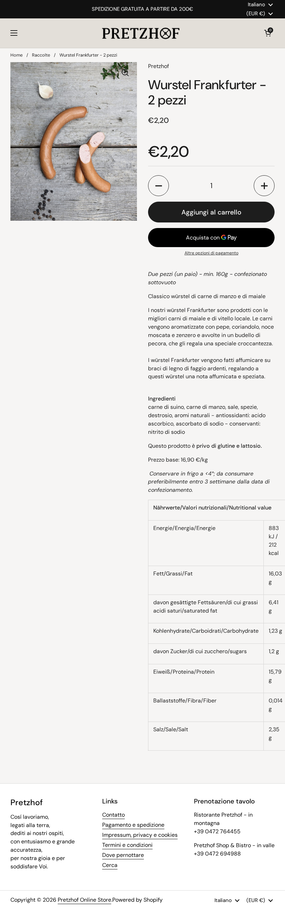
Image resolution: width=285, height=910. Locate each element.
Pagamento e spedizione (133, 824)
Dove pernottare (123, 855)
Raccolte (41, 55)
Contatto (113, 814)
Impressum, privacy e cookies (140, 835)
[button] (268, 33)
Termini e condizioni (127, 845)
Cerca (109, 865)
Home (16, 55)
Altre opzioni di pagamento (211, 253)
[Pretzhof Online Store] (141, 33)
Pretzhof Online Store (84, 899)
